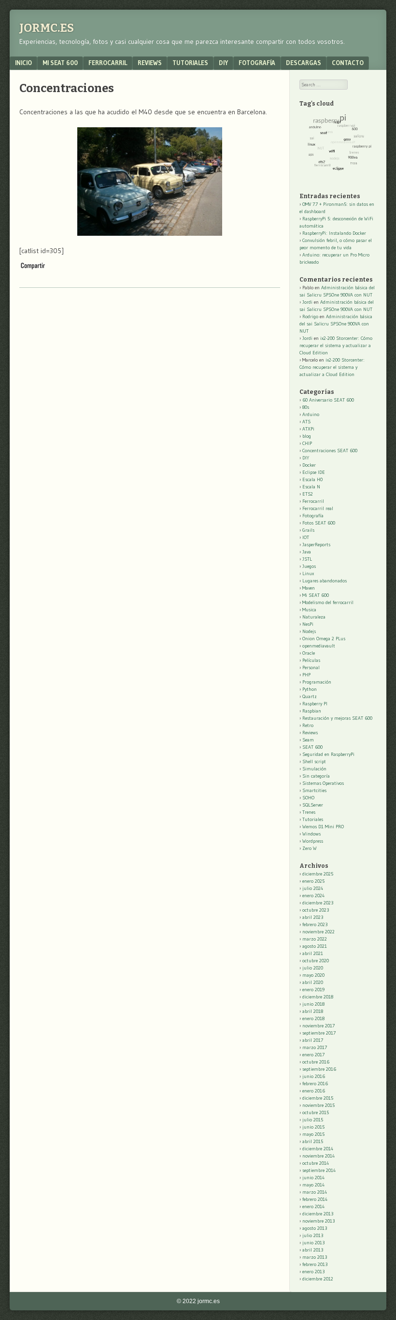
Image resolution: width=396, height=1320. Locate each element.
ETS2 (307, 494)
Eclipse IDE (313, 472)
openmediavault (318, 646)
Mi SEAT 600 (60, 63)
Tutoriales (190, 63)
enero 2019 (313, 989)
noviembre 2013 (318, 1221)
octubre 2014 (315, 1163)
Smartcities (314, 790)
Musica (309, 609)
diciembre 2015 (317, 1098)
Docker (309, 465)
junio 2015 (313, 1127)
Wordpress (312, 841)
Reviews (150, 63)
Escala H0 (312, 479)
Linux (308, 573)
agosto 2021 (314, 946)
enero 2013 (313, 1271)
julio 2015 (312, 1120)
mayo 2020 (313, 975)
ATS (306, 421)
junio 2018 (313, 1004)
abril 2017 (312, 1040)
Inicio (23, 63)
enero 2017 (313, 1054)
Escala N (311, 487)
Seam (308, 740)
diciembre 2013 (317, 1214)
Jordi (307, 302)
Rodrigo (310, 316)
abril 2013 (312, 1250)
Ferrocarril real (317, 508)
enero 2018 (313, 1018)
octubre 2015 (315, 1112)
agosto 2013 (314, 1228)
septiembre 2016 (319, 1069)
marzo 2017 (314, 1047)
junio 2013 (313, 1242)
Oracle (308, 653)
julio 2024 (312, 888)
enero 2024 (313, 895)
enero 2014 (313, 1206)
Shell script (314, 761)
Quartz (309, 696)
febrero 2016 (315, 1083)
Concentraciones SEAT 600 (329, 450)
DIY (223, 63)
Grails (308, 530)
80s (305, 407)
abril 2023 (312, 917)
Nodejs (309, 631)
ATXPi (308, 429)
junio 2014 (313, 1177)
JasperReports (316, 544)
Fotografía (257, 63)
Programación (316, 682)
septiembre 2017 (319, 1033)
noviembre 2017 (318, 1026)
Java (306, 552)
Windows (311, 834)
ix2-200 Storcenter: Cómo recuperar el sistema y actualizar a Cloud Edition (335, 345)
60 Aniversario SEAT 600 (328, 400)
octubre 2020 (315, 960)
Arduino (310, 414)
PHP (306, 675)
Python (309, 689)
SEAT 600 (312, 747)
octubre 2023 (315, 910)
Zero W (309, 848)
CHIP (307, 443)
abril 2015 (312, 1141)
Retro (307, 725)
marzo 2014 (314, 1192)
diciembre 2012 (317, 1279)
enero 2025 (313, 881)
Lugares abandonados (324, 581)
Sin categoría (316, 776)
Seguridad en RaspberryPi (328, 754)
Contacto (348, 63)
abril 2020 (312, 982)
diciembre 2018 (317, 997)
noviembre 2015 (318, 1105)
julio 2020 (312, 968)
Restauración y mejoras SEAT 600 (337, 718)
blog (306, 436)
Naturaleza (313, 617)
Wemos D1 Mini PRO (323, 826)
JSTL (307, 559)
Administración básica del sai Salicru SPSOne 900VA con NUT (335, 323)
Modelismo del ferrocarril (328, 602)
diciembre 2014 (317, 1148)
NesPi (307, 624)
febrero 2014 (314, 1199)
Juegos (309, 566)
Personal (311, 667)
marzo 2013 (314, 1257)
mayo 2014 (313, 1185)
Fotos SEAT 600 (318, 523)
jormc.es (46, 28)
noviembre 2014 (318, 1156)
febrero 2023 (314, 924)
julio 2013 (312, 1235)
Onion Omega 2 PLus (323, 638)
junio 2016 (313, 1076)
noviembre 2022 (318, 932)
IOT (305, 537)
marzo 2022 (314, 939)
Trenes (308, 812)
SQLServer (312, 805)
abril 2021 (312, 953)
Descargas (303, 63)
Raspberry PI (314, 703)
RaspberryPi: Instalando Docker (334, 233)
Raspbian (311, 711)
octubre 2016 (315, 1062)
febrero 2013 (314, 1264)
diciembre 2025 (317, 874)
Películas (311, 660)
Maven (308, 588)
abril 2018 (312, 1011)
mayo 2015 (313, 1134)
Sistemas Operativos (323, 783)
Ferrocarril (107, 63)
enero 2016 (313, 1091)
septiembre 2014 (319, 1170)
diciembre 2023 (317, 903)
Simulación (314, 769)
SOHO (308, 798)
